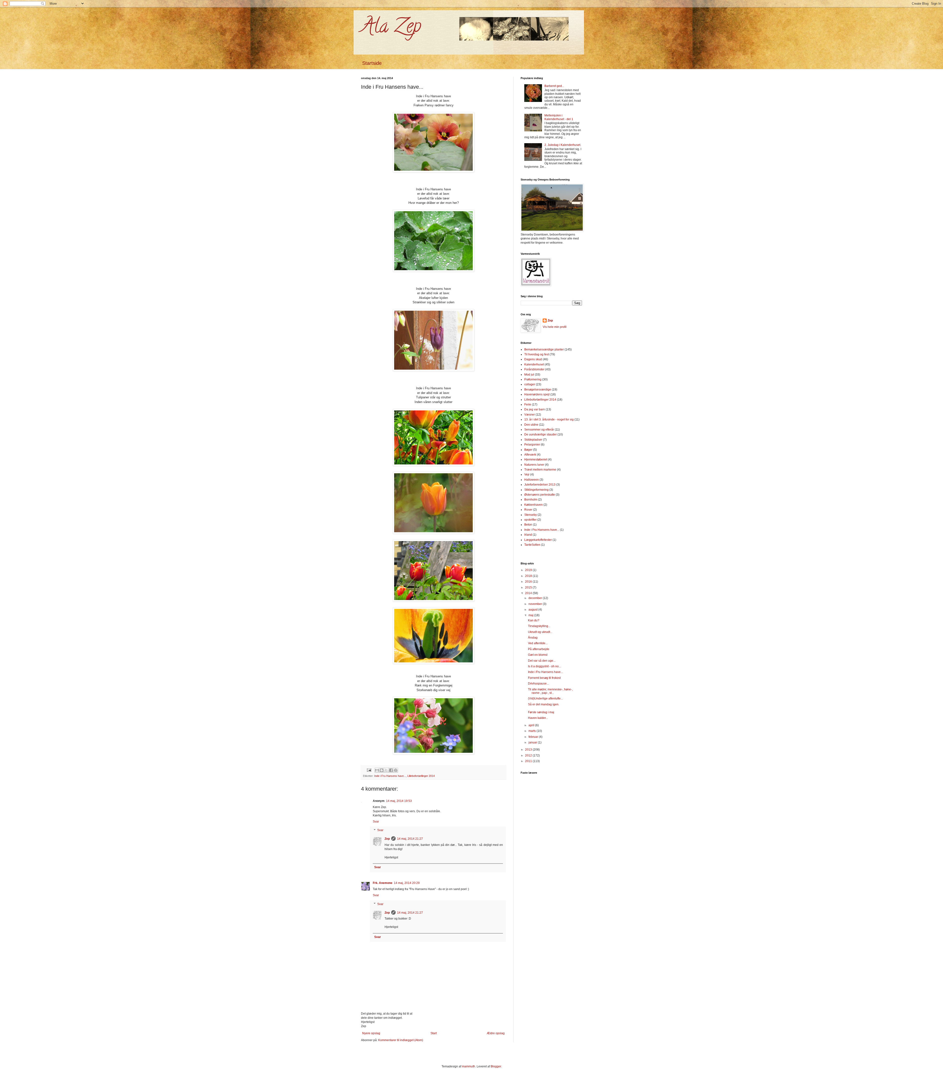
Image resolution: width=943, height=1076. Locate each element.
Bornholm (530, 499)
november (535, 604)
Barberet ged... (554, 86)
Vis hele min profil (555, 327)
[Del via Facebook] (390, 770)
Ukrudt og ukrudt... (540, 632)
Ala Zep (391, 28)
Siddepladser (533, 439)
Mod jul (529, 374)
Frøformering (532, 379)
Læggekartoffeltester (538, 540)
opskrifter (530, 519)
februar (533, 737)
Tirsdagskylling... (539, 626)
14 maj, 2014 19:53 (399, 801)
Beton (528, 524)
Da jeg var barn (534, 409)
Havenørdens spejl (537, 394)
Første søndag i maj (541, 712)
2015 (529, 587)
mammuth (468, 1066)
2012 (529, 755)
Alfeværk (530, 454)
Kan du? (533, 620)
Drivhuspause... (538, 683)
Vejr (526, 474)
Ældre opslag (496, 1033)
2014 (529, 593)
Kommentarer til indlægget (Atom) (400, 1040)
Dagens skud (533, 359)
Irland (528, 534)
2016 (529, 581)
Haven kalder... (538, 718)
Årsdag (533, 637)
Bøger (528, 449)
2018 (529, 576)
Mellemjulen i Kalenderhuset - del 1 (558, 117)
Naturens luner (534, 464)
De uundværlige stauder (540, 434)
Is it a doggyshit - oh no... (544, 666)
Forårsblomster (534, 369)
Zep (387, 838)
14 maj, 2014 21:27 (410, 838)
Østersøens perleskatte (539, 494)
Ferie (527, 404)
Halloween (531, 479)
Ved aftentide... (538, 643)
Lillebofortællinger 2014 (421, 775)
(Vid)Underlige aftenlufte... (545, 698)
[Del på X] (386, 770)
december (535, 598)
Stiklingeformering (536, 489)
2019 (529, 570)
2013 (529, 749)
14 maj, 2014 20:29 (407, 883)
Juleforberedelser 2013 (539, 484)
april (531, 725)
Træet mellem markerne (540, 469)
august (533, 609)
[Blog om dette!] (381, 770)
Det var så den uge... (541, 660)
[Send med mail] (376, 770)
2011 (529, 761)
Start (433, 1033)
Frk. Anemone (382, 883)
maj (531, 615)
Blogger (496, 1066)
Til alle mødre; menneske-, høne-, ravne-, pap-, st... (550, 691)
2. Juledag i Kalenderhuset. (562, 145)
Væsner (529, 414)
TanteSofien (532, 544)
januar (533, 742)
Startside (372, 63)
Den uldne (531, 424)
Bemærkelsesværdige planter (544, 349)
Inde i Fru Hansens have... (390, 775)
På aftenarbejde (538, 649)
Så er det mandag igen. (543, 704)
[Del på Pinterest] (395, 770)
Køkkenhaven (533, 504)
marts (532, 731)
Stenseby (530, 515)
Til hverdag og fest (536, 354)
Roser (528, 509)
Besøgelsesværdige (537, 389)
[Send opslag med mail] (369, 770)
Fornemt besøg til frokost (544, 678)
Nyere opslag (371, 1033)
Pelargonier (532, 444)
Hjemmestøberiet (535, 459)
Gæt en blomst (537, 655)
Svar (376, 821)
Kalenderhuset (534, 364)
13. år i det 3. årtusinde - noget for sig (549, 419)
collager (529, 384)
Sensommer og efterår (539, 429)
